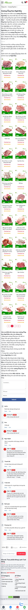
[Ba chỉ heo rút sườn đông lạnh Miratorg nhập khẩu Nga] (20, 109)
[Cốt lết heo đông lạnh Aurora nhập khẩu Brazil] (7, 109)
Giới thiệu (4, 584)
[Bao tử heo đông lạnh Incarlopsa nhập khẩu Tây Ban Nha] (20, 287)
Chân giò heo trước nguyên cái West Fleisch (7, 207)
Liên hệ (4, 586)
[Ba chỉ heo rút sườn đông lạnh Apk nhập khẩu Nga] (7, 287)
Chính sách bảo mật (7, 581)
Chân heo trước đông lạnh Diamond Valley (21, 229)
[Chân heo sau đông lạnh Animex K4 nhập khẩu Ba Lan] (20, 242)
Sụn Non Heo (21, 161)
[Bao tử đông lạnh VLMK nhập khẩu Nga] (20, 198)
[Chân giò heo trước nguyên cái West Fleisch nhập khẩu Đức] (7, 198)
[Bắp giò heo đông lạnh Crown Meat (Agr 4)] (7, 220)
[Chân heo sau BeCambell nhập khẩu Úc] (20, 309)
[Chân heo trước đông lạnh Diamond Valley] (20, 220)
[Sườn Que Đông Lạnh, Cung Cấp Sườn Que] (7, 131)
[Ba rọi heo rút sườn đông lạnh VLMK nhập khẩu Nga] (7, 64)
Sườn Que (7, 138)
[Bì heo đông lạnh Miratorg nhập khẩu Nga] (20, 64)
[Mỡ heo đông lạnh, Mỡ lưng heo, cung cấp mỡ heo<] (20, 176)
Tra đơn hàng (21, 553)
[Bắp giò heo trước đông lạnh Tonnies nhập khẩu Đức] (7, 242)
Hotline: (8, 573)
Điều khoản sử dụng (7, 579)
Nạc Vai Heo (21, 272)
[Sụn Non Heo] (20, 153)
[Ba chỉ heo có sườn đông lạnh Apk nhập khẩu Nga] (7, 153)
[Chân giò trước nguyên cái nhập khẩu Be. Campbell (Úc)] (7, 309)
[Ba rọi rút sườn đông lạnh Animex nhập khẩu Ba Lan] (20, 131)
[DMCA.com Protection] (14, 597)
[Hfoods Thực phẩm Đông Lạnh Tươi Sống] (8, 2)
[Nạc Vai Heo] (20, 265)
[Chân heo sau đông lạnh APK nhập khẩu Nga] (7, 265)
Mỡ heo (21, 183)
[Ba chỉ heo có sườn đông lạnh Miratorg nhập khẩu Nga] (7, 86)
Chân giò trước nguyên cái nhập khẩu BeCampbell (7, 318)
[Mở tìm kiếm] (22, 2)
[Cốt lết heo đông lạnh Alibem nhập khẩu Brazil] (20, 86)
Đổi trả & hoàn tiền (20, 590)
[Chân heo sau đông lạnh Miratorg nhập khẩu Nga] (7, 176)
